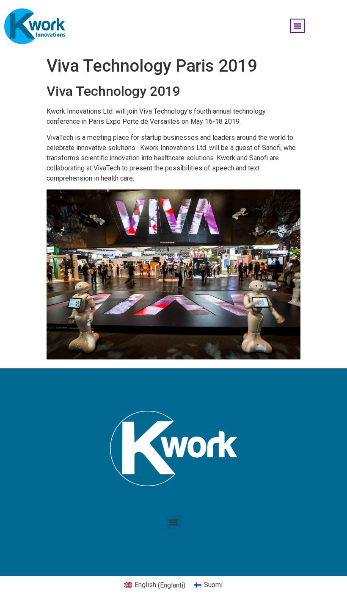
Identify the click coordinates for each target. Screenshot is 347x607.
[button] (297, 26)
